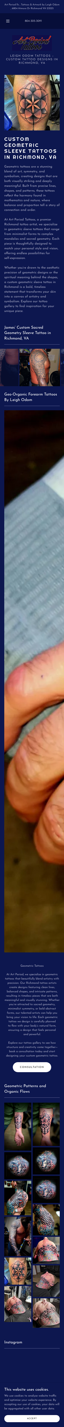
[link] (32, 43)
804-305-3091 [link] (33, 21)
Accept (32, 1418)
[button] (7, 21)
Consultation (32, 1067)
